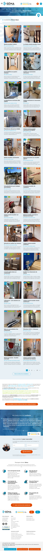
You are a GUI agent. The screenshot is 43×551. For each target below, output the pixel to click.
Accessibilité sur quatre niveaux (10, 72)
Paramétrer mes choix (22, 549)
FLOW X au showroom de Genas (30, 272)
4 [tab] (19, 430)
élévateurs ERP (30, 384)
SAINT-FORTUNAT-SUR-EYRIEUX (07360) (12, 360)
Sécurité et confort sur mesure (12, 243)
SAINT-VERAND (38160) (28, 303)
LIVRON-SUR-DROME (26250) (29, 246)
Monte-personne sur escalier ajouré (31, 158)
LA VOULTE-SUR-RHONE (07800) (11, 245)
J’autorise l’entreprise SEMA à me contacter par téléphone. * (26, 449)
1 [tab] (15, 430)
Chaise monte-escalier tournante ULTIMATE (29, 129)
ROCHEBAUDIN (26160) (28, 160)
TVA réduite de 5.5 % (17, 398)
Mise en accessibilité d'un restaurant (11, 329)
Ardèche (13, 386)
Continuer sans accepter (35, 549)
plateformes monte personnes (23, 385)
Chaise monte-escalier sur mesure (11, 215)
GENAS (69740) (27, 274)
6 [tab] (22, 430)
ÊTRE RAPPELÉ (27, 451)
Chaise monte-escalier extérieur (29, 244)
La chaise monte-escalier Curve (32, 44)
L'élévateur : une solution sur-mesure (12, 301)
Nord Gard (32, 386)
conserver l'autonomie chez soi (10, 389)
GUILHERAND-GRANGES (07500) (30, 360)
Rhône (19, 386)
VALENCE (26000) (27, 188)
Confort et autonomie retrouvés (29, 72)
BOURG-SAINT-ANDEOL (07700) (11, 103)
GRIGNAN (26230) (8, 331)
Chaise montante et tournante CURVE (31, 101)
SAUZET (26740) (8, 188)
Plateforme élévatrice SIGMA (12, 129)
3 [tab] (18, 430)
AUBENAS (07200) (8, 74)
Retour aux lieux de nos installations (21, 373)
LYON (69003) (7, 274)
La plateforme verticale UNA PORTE (12, 101)
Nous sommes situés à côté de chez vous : (21, 404)
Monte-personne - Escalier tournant (11, 358)
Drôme (9, 386)
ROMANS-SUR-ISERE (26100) (29, 217)
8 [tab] (24, 430)
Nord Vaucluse (25, 386)
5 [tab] (20, 430)
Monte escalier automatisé (11, 157)
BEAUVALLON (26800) (9, 217)
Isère (16, 386)
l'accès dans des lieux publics (22, 389)
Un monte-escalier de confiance (29, 186)
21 (37, 370)
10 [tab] (27, 430)
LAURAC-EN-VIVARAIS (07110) (10, 130)
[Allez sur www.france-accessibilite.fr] (6, 528)
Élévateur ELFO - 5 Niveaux (30, 329)
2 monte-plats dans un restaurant (10, 272)
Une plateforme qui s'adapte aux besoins (12, 186)
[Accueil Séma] (8, 3)
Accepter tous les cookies (10, 549)
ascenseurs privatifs (21, 384)
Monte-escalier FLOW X (10, 44)
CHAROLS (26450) (27, 131)
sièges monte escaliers (12, 385)
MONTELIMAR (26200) (28, 74)
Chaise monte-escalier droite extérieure (31, 301)
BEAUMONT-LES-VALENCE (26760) (30, 46)
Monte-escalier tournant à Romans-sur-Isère (30, 215)
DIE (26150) (26, 103)
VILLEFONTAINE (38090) (9, 46)
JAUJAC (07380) (8, 303)
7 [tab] (23, 430)
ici (25, 455)
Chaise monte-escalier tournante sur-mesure (29, 358)
